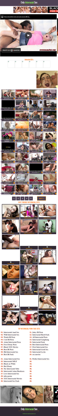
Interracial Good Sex (40, 349)
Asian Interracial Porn (12, 342)
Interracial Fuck (38, 342)
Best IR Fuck (9, 354)
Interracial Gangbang (40, 339)
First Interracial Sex (40, 347)
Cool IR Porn (9, 339)
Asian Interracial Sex (12, 359)
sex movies (36, 354)
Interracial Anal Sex (11, 332)
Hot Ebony (8, 366)
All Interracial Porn (39, 337)
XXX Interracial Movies (13, 378)
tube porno (8, 376)
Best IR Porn (8, 349)
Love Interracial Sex (11, 373)
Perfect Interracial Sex (40, 359)
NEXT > (41, 198)
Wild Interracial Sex (11, 334)
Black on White (9, 363)
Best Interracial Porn (40, 344)
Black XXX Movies (11, 347)
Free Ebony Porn (10, 344)
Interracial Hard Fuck (40, 334)
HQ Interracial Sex (11, 352)
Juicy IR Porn (37, 332)
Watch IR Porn (9, 337)
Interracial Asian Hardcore (14, 371)
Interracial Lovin (38, 352)
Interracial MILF (10, 361)
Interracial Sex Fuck (11, 381)
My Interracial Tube (11, 368)
